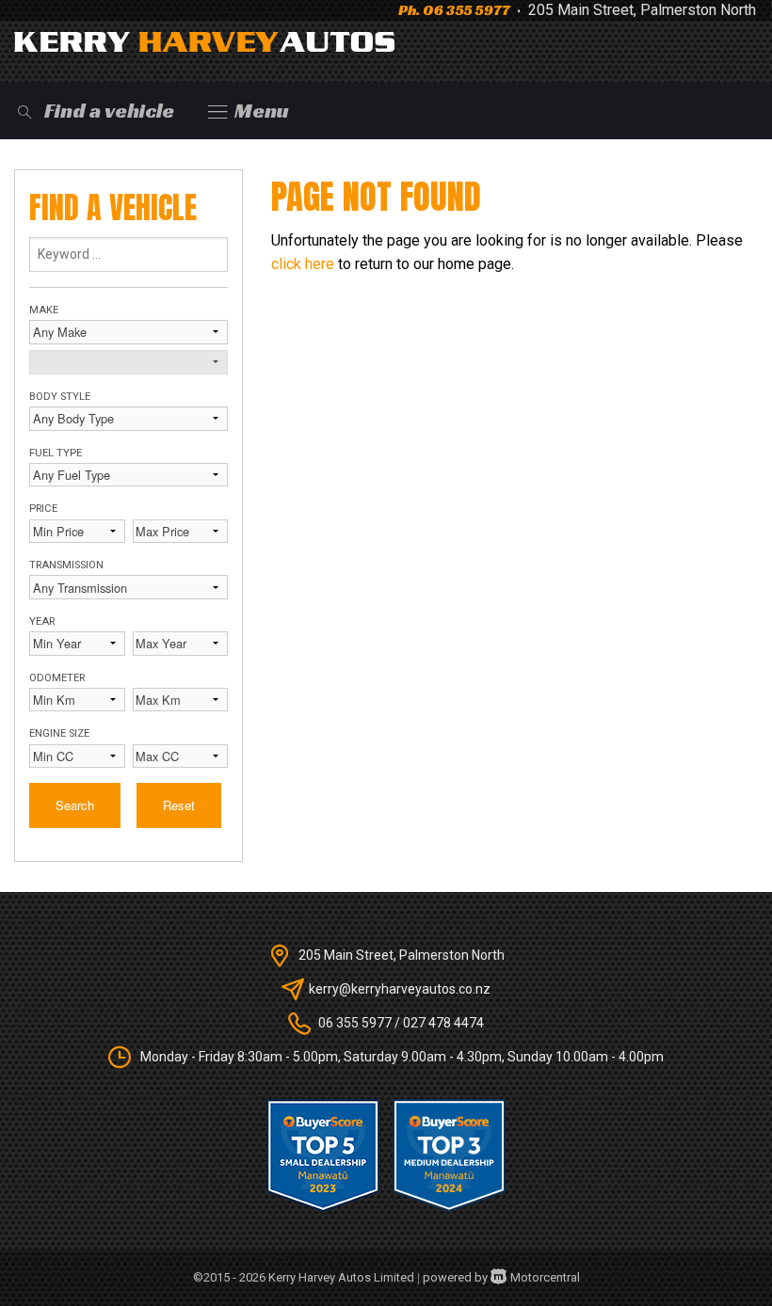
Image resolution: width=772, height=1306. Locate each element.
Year (42, 621)
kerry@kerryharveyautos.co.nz (400, 988)
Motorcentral (545, 1277)
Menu (261, 110)
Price (43, 508)
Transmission (66, 565)
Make (43, 310)
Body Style (59, 396)
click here (302, 264)
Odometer (57, 678)
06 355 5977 (466, 10)
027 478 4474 (443, 1022)
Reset (179, 805)
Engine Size (59, 733)
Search (75, 805)
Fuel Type (55, 453)
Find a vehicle (109, 110)
